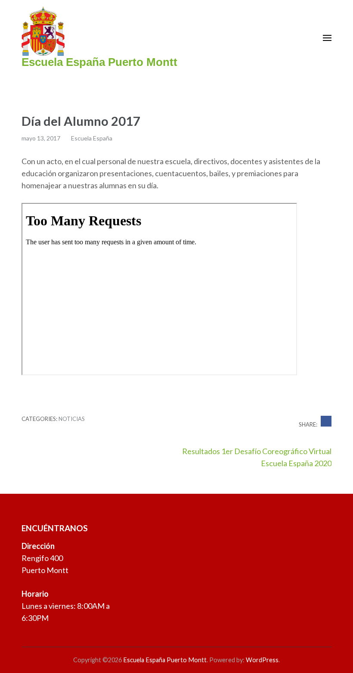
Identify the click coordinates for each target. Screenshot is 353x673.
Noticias (72, 418)
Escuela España (91, 138)
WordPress (262, 660)
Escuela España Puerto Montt (99, 62)
